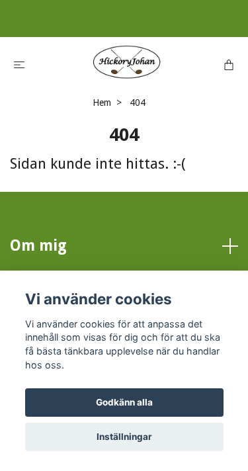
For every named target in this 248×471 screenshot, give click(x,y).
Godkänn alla (124, 402)
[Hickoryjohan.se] (127, 62)
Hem (102, 102)
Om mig (38, 245)
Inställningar (124, 436)
